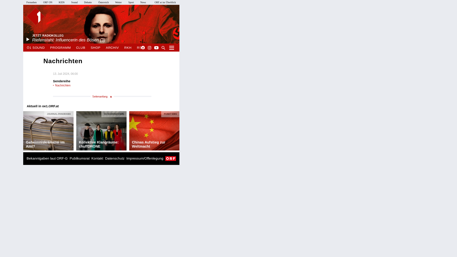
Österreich (103, 2)
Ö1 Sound (36, 47)
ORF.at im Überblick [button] (165, 2)
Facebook (143, 47)
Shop (96, 47)
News (143, 2)
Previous (26, 130)
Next (176, 130)
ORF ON (47, 2)
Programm (60, 47)
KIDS (62, 2)
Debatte (88, 2)
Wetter (118, 2)
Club (80, 47)
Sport (131, 2)
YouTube (156, 48)
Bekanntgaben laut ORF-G (47, 158)
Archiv (112, 47)
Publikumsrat (80, 158)
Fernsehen (31, 2)
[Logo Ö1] (36, 16)
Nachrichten (63, 85)
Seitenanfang (99, 96)
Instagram (149, 48)
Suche (163, 48)
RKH (128, 47)
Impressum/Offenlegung (144, 158)
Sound (74, 2)
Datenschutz (115, 158)
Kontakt (97, 158)
